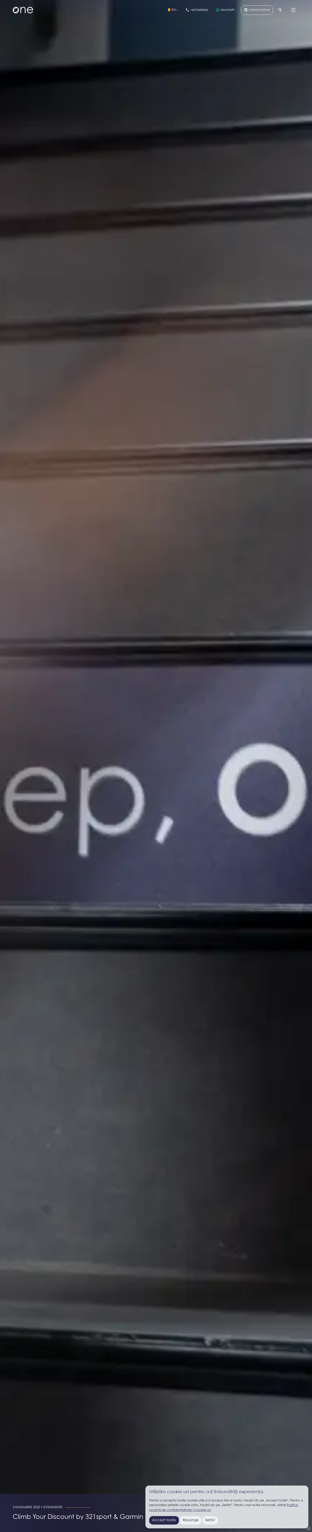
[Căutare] (280, 10)
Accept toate (164, 1520)
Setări (210, 1520)
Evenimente (53, 1507)
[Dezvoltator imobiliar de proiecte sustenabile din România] (23, 10)
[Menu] (293, 10)
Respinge (191, 1520)
